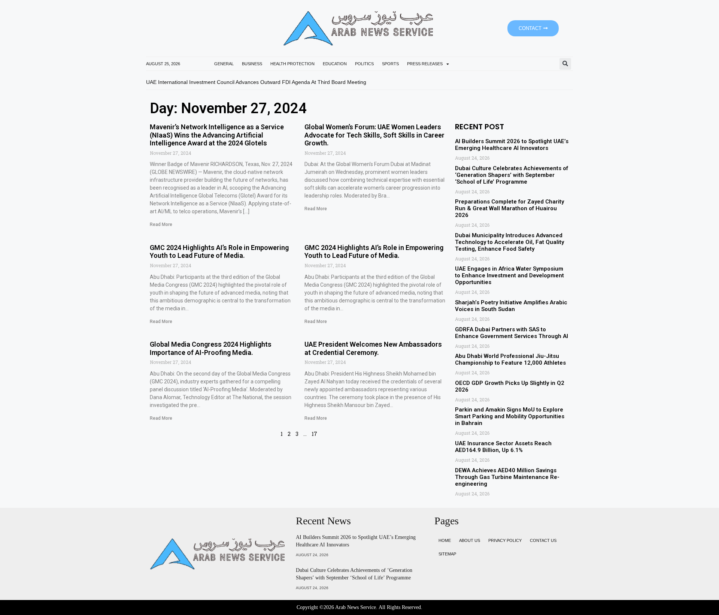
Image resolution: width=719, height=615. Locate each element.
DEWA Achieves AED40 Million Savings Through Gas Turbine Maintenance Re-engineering (507, 477)
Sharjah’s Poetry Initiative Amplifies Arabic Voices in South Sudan (511, 306)
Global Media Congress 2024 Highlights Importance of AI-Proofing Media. (210, 348)
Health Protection (292, 63)
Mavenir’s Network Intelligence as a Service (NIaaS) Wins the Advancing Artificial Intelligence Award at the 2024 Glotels (217, 135)
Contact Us (543, 540)
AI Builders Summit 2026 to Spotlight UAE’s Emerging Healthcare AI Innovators (511, 144)
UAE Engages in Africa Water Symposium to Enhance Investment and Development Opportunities (509, 275)
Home (445, 540)
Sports (390, 63)
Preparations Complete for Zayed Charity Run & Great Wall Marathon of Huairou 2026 (509, 208)
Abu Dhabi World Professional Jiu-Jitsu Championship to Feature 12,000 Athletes (510, 359)
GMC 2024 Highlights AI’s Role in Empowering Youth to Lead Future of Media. (219, 252)
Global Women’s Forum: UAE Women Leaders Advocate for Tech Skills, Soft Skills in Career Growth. (374, 135)
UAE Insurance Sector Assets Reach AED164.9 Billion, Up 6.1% (503, 446)
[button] (565, 64)
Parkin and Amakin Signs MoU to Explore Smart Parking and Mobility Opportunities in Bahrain (509, 416)
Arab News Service (355, 607)
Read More (161, 224)
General (224, 63)
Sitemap (447, 554)
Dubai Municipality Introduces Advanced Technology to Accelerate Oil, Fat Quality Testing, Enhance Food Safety (509, 242)
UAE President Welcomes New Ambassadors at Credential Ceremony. (373, 348)
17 (314, 433)
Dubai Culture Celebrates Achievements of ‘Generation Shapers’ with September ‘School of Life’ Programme (511, 175)
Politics (364, 63)
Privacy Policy (505, 540)
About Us (469, 540)
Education (335, 63)
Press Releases (425, 63)
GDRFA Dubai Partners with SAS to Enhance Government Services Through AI (511, 333)
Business (252, 63)
